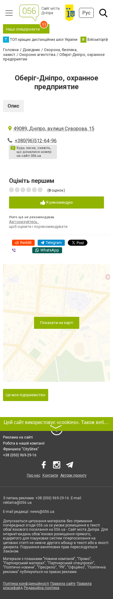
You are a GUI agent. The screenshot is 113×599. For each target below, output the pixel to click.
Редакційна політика (41, 588)
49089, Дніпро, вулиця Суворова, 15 (54, 128)
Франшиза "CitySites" (21, 449)
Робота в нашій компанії (24, 443)
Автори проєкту (73, 475)
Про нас (33, 475)
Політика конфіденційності (26, 583)
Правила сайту (63, 583)
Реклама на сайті (18, 437)
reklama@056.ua (17, 502)
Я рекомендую (59, 202)
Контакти (50, 475)
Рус (86, 13)
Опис (13, 106)
